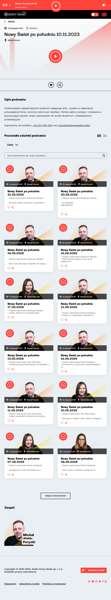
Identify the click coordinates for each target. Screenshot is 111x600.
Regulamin (10, 583)
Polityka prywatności (54, 583)
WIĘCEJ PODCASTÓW (55, 495)
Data (10, 144)
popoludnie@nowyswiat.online (74, 125)
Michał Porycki (14, 40)
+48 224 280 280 (42, 125)
